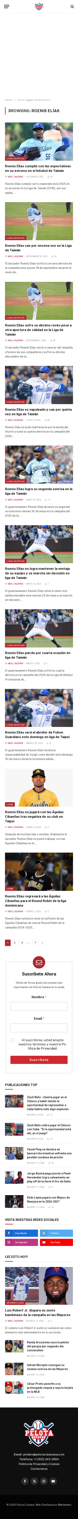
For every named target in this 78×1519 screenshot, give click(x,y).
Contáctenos (39, 1468)
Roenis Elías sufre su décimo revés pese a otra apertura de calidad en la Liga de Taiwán (38, 329)
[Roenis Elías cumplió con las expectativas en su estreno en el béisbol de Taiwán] (39, 141)
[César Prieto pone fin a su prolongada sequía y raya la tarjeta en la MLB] (14, 1387)
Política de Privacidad (47, 1046)
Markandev (64, 1504)
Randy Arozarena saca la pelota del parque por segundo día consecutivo (48, 1346)
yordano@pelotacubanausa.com (43, 1454)
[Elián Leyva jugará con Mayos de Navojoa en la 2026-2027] (14, 1201)
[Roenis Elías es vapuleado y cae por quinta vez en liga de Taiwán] (39, 385)
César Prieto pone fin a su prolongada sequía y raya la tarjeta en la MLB (50, 1387)
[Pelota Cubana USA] (39, 6)
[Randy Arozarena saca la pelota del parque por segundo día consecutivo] (14, 1346)
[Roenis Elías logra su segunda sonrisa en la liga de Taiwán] (39, 465)
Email (39, 1019)
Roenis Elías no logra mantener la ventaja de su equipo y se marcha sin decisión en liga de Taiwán (37, 573)
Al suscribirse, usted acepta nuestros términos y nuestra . (42, 1044)
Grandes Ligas (15, 1303)
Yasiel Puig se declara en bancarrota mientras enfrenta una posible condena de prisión (49, 1153)
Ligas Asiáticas (16, 158)
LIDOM (10, 804)
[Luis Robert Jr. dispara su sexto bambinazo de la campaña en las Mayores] (39, 1286)
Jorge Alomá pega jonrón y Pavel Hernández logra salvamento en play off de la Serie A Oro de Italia (49, 1177)
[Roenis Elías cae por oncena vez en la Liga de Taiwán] (39, 221)
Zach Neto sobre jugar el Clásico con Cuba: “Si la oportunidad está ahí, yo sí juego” (49, 1129)
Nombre (39, 997)
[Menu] (6, 6)
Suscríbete (39, 1060)
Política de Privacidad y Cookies (39, 1464)
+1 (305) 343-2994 (46, 1459)
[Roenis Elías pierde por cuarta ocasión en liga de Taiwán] (39, 628)
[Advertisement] (39, 56)
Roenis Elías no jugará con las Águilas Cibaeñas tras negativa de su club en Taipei (34, 816)
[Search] (72, 6)
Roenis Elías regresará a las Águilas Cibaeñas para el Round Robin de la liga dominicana (35, 900)
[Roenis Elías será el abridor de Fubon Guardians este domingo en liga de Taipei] (39, 708)
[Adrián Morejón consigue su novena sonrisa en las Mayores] (14, 1369)
